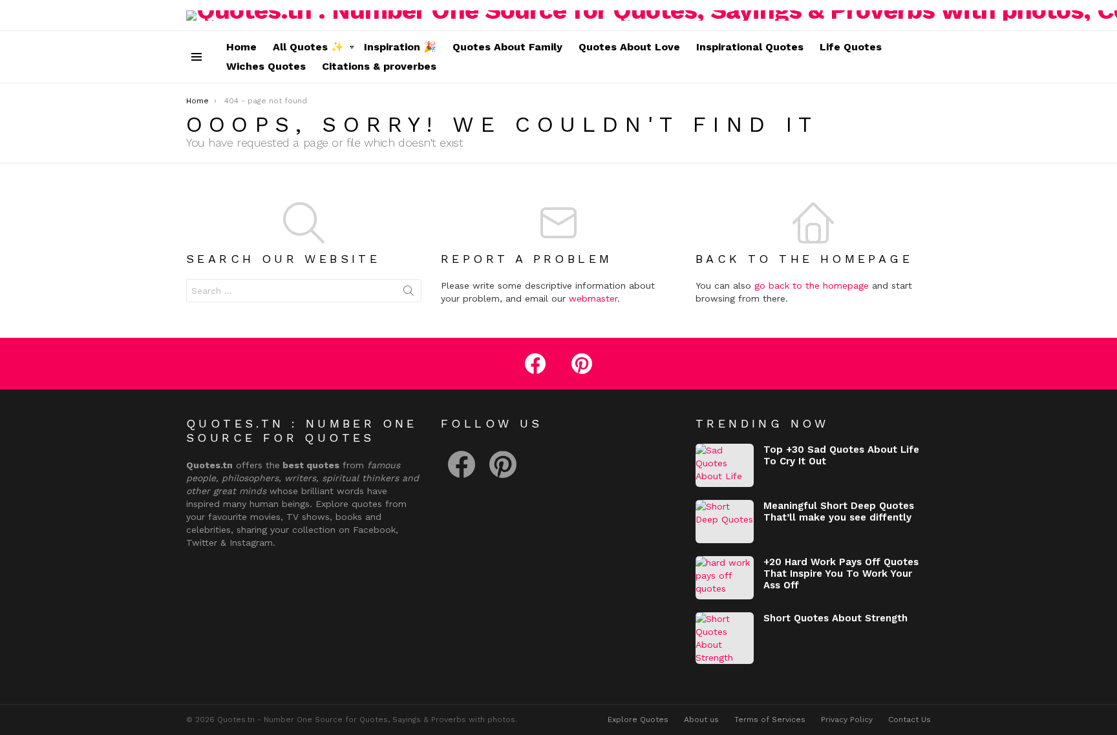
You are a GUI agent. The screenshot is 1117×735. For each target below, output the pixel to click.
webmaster (593, 298)
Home (241, 47)
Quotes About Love (629, 47)
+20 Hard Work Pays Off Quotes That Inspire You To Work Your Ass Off (841, 573)
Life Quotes (851, 47)
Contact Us (909, 719)
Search (408, 293)
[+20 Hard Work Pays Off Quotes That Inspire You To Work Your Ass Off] (725, 577)
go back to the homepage (811, 285)
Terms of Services (769, 719)
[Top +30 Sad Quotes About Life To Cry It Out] (725, 465)
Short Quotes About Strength (835, 618)
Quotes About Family (507, 47)
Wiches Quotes (266, 66)
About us (701, 719)
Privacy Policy (847, 719)
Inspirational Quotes (749, 47)
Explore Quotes (638, 719)
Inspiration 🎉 (400, 47)
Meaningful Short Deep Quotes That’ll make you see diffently (838, 511)
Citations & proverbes (379, 66)
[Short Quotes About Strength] (725, 638)
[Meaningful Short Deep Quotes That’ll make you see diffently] (725, 521)
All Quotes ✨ (308, 47)
